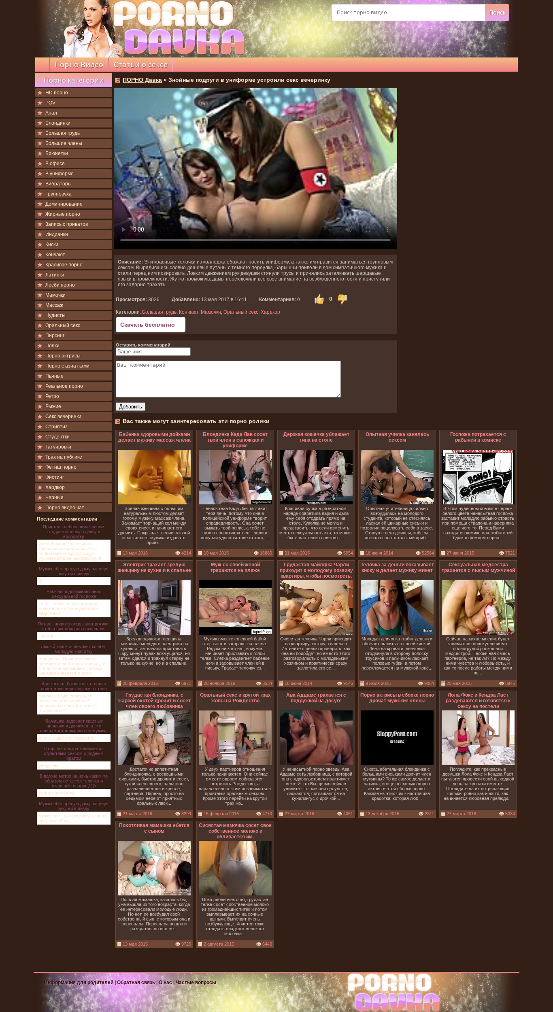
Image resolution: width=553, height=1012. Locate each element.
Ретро (52, 396)
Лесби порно (60, 285)
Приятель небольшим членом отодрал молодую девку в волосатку (73, 531)
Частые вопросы (196, 982)
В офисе (55, 163)
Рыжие (53, 406)
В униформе (59, 173)
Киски (51, 244)
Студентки (57, 437)
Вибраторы (58, 184)
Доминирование (64, 204)
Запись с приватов (66, 224)
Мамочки (55, 295)
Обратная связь (136, 982)
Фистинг (54, 477)
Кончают (55, 254)
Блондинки (57, 123)
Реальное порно (64, 386)
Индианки (56, 234)
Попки (52, 346)
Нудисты (55, 315)
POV (50, 103)
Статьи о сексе (141, 64)
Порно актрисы (63, 356)
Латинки (54, 275)
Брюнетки (56, 153)
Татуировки (58, 447)
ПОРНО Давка (142, 80)
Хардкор (55, 487)
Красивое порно (64, 265)
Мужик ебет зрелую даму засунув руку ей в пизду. (73, 571)
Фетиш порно (61, 467)
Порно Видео (79, 64)
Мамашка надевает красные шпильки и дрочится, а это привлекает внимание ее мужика (74, 726)
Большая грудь (62, 133)
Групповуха (58, 194)
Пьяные (54, 376)
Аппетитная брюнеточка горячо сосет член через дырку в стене (74, 686)
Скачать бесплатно (147, 324)
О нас (166, 982)
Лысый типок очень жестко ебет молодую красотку (74, 649)
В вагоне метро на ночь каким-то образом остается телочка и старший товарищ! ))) (74, 781)
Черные (54, 497)
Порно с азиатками (67, 366)
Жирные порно (62, 214)
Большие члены (63, 143)
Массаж (54, 305)
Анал (51, 113)
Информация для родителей (78, 982)
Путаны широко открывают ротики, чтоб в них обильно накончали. (74, 626)
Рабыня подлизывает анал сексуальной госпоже (74, 594)
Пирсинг (54, 335)
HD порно (56, 93)
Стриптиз (56, 426)
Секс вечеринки (63, 416)
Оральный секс (62, 325)
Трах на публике (63, 457)
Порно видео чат (64, 507)
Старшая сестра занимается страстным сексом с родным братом (74, 753)
